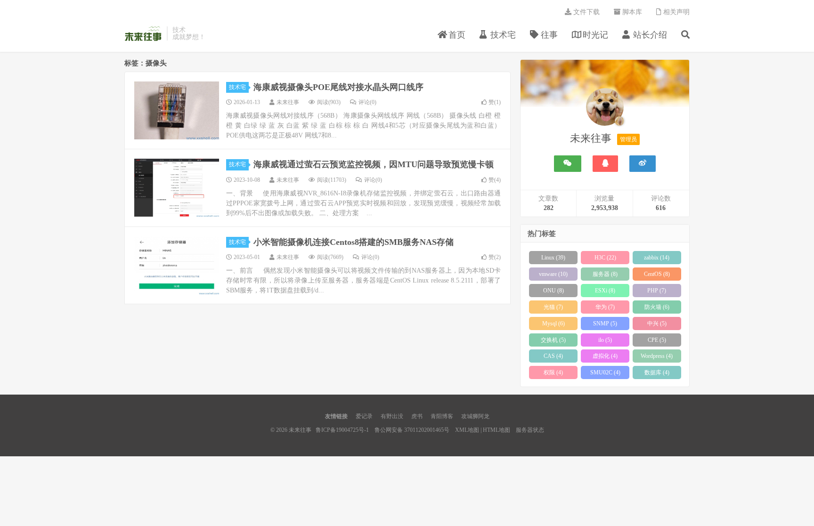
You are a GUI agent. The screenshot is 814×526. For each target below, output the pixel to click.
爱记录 (364, 416)
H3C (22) (605, 257)
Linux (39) (553, 257)
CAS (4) (553, 356)
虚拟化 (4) (605, 356)
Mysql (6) (553, 323)
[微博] (642, 163)
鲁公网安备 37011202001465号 (411, 430)
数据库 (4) (656, 372)
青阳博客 (442, 416)
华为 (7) (605, 307)
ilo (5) (605, 340)
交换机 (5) (553, 340)
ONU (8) (553, 290)
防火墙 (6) (656, 307)
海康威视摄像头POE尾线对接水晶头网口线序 (338, 87)
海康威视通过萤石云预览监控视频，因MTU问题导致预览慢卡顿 (373, 164)
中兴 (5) (657, 323)
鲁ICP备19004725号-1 (342, 430)
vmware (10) (553, 274)
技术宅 (237, 87)
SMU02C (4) (605, 372)
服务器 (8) (605, 274)
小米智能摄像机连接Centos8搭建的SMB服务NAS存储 (353, 242)
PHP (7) (656, 290)
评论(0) (367, 102)
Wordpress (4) (657, 356)
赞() (494, 102)
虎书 (417, 416)
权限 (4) (553, 372)
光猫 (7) (553, 307)
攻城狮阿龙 (475, 416)
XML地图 (467, 430)
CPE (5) (657, 340)
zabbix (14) (656, 257)
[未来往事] (605, 108)
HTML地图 (496, 430)
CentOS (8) (657, 274)
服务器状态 (530, 430)
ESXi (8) (605, 290)
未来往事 (143, 33)
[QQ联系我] (605, 163)
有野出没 (392, 416)
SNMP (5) (605, 323)
